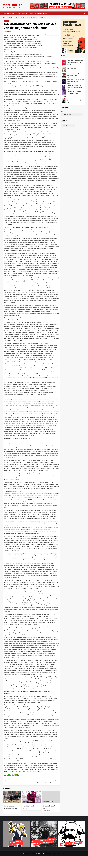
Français (31, 13)
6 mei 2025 (26, 808)
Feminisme (6, 21)
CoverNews (54, 853)
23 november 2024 (47, 810)
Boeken (25, 801)
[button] (84, 13)
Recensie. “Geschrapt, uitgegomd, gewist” (29, 806)
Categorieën (64, 111)
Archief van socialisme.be (41, 13)
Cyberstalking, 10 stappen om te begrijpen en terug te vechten (50, 806)
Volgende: (47, 782)
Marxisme (18, 13)
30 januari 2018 (8, 31)
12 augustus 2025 (8, 812)
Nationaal (11, 801)
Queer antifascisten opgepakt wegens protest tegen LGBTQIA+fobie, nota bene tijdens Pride (11, 807)
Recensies (50, 801)
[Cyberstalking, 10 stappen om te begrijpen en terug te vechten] (51, 797)
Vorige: (10, 782)
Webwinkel (24, 13)
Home (4, 13)
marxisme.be (12, 4)
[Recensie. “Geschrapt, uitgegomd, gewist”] (31, 797)
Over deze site (10, 13)
